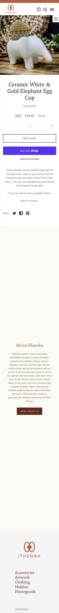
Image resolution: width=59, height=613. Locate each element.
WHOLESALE (22, 609)
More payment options (29, 158)
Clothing (22, 582)
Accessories (24, 573)
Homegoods (25, 592)
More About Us (29, 411)
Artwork (22, 577)
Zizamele (31, 106)
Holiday (21, 587)
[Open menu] (52, 9)
